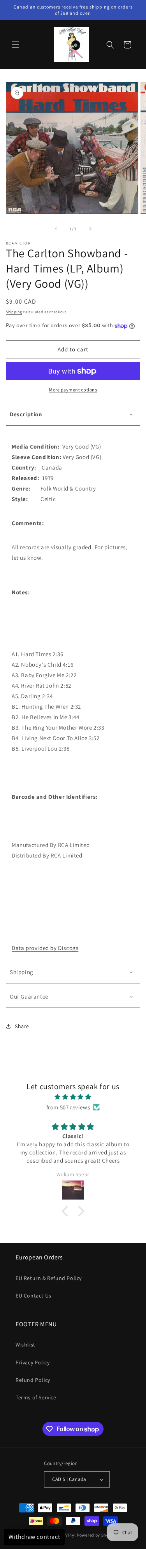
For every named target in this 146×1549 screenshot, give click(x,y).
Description (26, 414)
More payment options (73, 390)
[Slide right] (90, 228)
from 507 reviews (68, 1107)
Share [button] (22, 1026)
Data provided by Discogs (45, 948)
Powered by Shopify (97, 1535)
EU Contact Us (33, 1295)
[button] (15, 44)
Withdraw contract (34, 1537)
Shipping (14, 311)
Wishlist (25, 1344)
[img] (73, 1096)
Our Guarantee (29, 996)
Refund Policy (33, 1379)
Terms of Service (36, 1397)
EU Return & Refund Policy (49, 1278)
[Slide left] (56, 228)
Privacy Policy (32, 1362)
